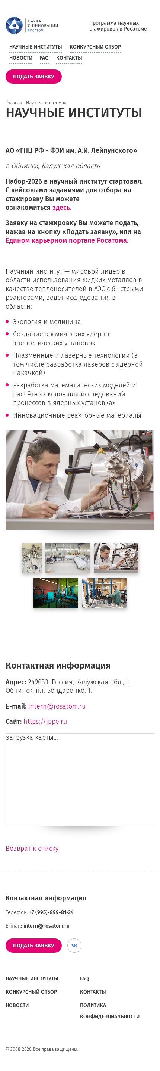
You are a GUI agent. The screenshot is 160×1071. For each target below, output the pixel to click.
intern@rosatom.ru (57, 706)
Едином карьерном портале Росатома (66, 240)
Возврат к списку (32, 848)
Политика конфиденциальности (110, 1011)
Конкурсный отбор (95, 47)
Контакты (69, 58)
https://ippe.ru (45, 721)
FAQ (44, 58)
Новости (20, 58)
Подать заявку (33, 76)
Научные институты (35, 47)
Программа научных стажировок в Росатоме (118, 26)
